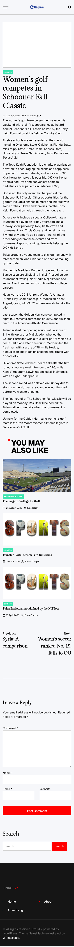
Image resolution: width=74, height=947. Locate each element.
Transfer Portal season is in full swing (27, 555)
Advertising (15, 910)
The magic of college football (21, 501)
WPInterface (11, 937)
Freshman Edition (13, 496)
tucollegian (35, 115)
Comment (10, 728)
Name (8, 773)
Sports (8, 72)
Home (12, 901)
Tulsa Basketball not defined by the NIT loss (31, 608)
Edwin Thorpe (32, 561)
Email (7, 789)
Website (45, 789)
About (48, 901)
